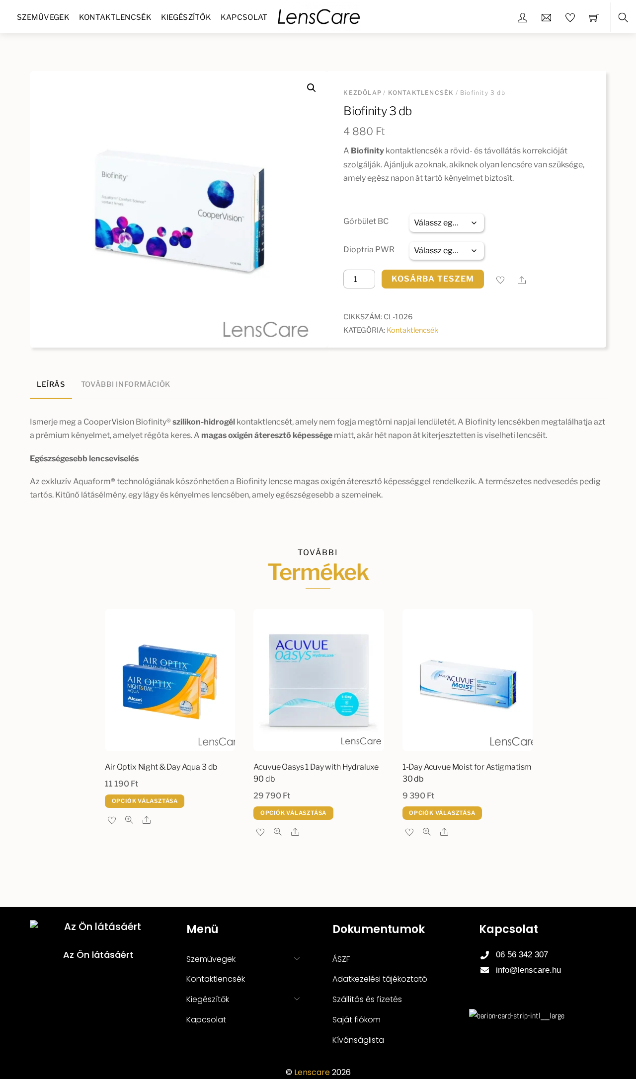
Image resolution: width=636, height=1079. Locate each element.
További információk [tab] (126, 384)
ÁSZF (341, 959)
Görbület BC (366, 221)
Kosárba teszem (433, 279)
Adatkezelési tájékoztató (379, 979)
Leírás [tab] (51, 384)
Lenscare (312, 1072)
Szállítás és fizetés (367, 999)
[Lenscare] (319, 15)
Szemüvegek (43, 17)
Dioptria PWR (369, 249)
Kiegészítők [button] (207, 999)
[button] (311, 88)
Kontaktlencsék (115, 17)
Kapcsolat (244, 17)
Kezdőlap (362, 92)
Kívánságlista (358, 1040)
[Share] (522, 280)
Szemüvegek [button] (211, 959)
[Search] (623, 17)
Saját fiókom (356, 1019)
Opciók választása (145, 800)
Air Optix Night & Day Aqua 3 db (161, 767)
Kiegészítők (186, 17)
